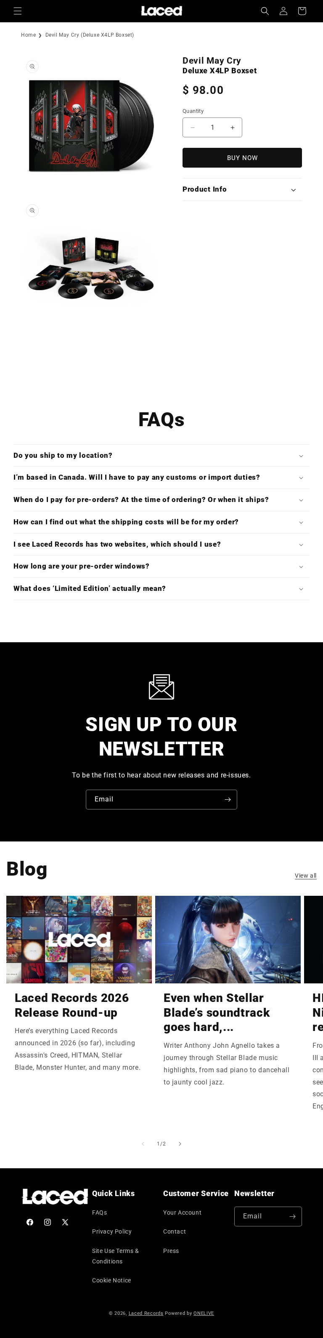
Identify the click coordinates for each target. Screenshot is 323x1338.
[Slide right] (180, 1144)
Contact (174, 1231)
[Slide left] (143, 1144)
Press (171, 1250)
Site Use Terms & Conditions (115, 1256)
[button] (17, 11)
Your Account (182, 1212)
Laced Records (146, 1313)
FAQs (99, 1212)
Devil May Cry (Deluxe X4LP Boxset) (89, 35)
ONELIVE (203, 1313)
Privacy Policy (112, 1231)
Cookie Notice (111, 1280)
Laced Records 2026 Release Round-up (72, 1005)
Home (28, 35)
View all (306, 875)
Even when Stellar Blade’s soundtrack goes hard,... (217, 1012)
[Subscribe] (227, 799)
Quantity (193, 111)
